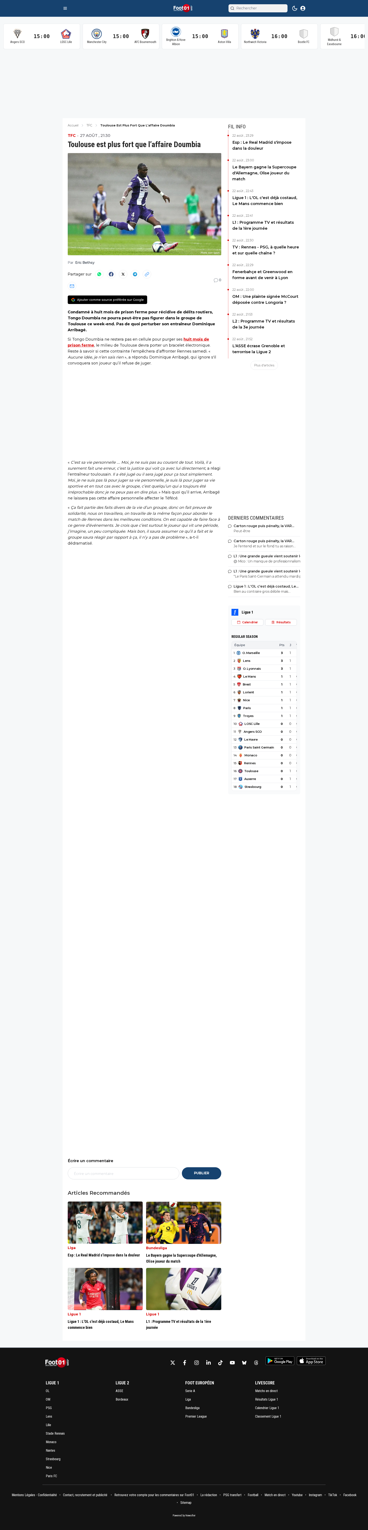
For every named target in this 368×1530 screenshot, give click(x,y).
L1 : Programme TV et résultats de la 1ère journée (263, 225)
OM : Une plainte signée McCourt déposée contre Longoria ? (265, 299)
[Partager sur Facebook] (111, 274)
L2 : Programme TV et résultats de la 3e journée (263, 324)
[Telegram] (135, 274)
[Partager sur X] (123, 274)
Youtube (297, 1495)
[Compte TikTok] (220, 1362)
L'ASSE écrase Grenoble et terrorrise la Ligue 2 (258, 349)
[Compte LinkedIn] (208, 1362)
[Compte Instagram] (196, 1362)
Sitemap (185, 1503)
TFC (72, 135)
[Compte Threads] (256, 1362)
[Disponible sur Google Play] (280, 1360)
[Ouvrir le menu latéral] (65, 8)
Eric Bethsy (85, 263)
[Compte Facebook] (184, 1362)
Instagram (315, 1495)
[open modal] (302, 8)
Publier (201, 1173)
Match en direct (275, 1495)
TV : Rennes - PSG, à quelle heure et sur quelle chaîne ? (265, 250)
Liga (72, 1248)
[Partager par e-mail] (72, 286)
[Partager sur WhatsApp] (99, 274)
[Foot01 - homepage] (184, 8)
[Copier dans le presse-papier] (147, 274)
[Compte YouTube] (232, 1362)
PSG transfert (232, 1495)
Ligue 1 (74, 1314)
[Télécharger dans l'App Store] (311, 1360)
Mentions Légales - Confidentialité (34, 1495)
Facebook (349, 1495)
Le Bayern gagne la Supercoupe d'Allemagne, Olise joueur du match (264, 173)
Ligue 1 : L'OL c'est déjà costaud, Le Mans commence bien (264, 200)
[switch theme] (295, 8)
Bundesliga (156, 1248)
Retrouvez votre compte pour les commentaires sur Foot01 (154, 1495)
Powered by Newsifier (184, 1515)
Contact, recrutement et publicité (85, 1495)
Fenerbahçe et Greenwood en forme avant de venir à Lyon (262, 275)
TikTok (332, 1495)
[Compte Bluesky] (244, 1362)
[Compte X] (172, 1362)
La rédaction (208, 1495)
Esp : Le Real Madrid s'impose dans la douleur (262, 145)
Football (253, 1495)
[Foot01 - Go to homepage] (58, 1362)
